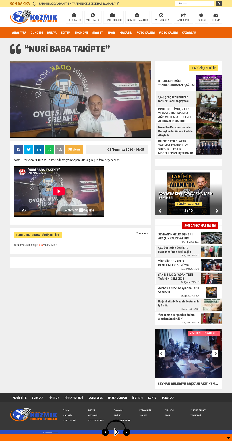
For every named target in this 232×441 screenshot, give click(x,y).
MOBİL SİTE (19, 397)
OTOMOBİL (93, 415)
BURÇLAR (201, 20)
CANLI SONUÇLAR (162, 20)
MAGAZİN (125, 32)
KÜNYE (152, 397)
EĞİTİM (65, 32)
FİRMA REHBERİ (74, 397)
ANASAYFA (19, 32)
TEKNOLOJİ (195, 415)
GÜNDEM (36, 32)
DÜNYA (52, 32)
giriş (41, 245)
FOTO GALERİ (74, 20)
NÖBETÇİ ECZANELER (137, 20)
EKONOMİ (81, 32)
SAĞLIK (117, 415)
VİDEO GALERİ (168, 32)
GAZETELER (95, 397)
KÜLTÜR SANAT (198, 410)
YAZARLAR (189, 32)
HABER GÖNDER (183, 20)
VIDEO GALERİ (93, 20)
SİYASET (97, 32)
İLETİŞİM (216, 20)
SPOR (111, 32)
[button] (34, 2)
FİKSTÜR (54, 397)
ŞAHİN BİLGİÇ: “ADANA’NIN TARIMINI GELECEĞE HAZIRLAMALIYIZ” (79, 3)
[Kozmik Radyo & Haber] (33, 17)
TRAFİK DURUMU (113, 20)
